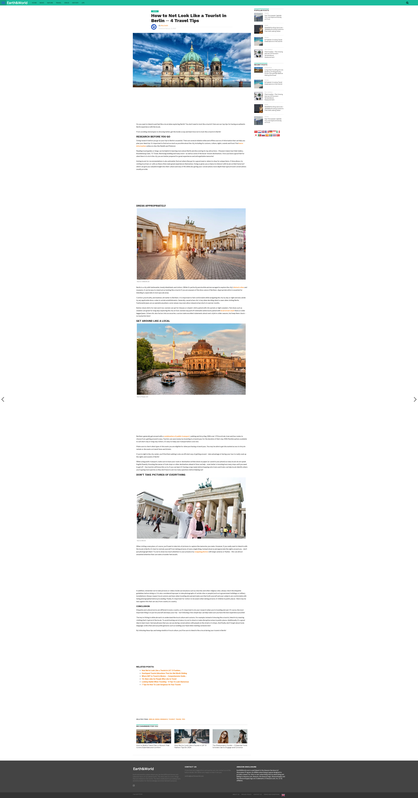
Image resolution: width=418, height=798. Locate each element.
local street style (227, 310)
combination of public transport (177, 436)
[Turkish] (278, 135)
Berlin (151, 719)
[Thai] (274, 135)
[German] (271, 131)
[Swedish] (271, 135)
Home (34, 3)
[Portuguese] (260, 135)
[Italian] (278, 131)
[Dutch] (260, 131)
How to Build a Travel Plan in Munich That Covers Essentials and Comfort (152, 746)
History (75, 3)
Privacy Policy (246, 794)
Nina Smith (164, 25)
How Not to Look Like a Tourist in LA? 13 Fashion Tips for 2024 (190, 746)
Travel (58, 3)
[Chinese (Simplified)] (256, 131)
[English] (263, 131)
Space (66, 3)
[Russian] (263, 135)
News (42, 3)
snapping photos (201, 552)
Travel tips (180, 719)
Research (164, 719)
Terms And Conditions (271, 794)
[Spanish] (267, 135)
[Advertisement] (191, 106)
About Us (236, 794)
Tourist (172, 719)
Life (83, 3)
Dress (157, 719)
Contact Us (258, 794)
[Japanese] (256, 135)
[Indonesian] (274, 131)
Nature (50, 3)
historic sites (239, 287)
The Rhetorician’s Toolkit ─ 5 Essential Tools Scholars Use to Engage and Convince (230, 746)
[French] (267, 131)
